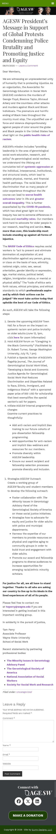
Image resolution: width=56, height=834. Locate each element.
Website (7, 763)
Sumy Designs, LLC (42, 829)
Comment (9, 718)
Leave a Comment (28, 65)
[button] (19, 801)
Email (6, 754)
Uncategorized (24, 692)
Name (7, 745)
